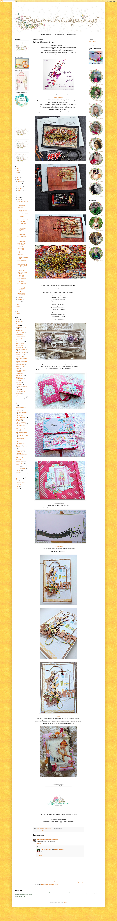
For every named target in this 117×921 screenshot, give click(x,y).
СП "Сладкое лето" (20, 441)
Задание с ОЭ (41, 830)
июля (19, 192)
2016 (17, 304)
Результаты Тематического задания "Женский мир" (23, 256)
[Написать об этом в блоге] (56, 828)
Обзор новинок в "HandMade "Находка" (22, 245)
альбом (18, 319)
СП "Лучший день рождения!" (20, 426)
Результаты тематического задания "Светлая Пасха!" (22, 209)
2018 (17, 177)
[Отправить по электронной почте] (54, 828)
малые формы (19, 373)
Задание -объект (20, 347)
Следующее (36, 882)
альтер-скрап (19, 321)
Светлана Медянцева (58, 503)
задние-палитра (20, 366)
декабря (20, 181)
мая (19, 197)
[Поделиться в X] (57, 828)
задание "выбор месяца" (22, 349)
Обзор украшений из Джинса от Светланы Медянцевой (23, 203)
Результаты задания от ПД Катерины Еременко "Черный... (23, 289)
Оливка (58, 716)
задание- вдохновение (49, 830)
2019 (17, 175)
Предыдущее (81, 882)
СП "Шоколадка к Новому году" (20, 451)
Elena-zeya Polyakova (46, 849)
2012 (17, 313)
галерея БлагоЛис (20, 336)
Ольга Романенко (58, 546)
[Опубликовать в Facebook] (59, 828)
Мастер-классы (71, 34)
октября (20, 186)
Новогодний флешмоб (21, 386)
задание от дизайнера (21, 352)
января (19, 301)
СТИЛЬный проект (20, 468)
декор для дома (19, 338)
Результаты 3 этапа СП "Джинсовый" (23, 220)
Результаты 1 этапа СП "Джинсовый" (23, 240)
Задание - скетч (20, 343)
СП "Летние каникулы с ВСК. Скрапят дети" (22, 423)
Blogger (65, 902)
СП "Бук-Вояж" (20, 415)
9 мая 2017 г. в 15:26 (59, 849)
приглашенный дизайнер (22, 400)
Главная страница (46, 34)
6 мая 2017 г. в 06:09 (53, 839)
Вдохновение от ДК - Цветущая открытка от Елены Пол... (23, 265)
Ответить (39, 843)
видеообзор (19, 330)
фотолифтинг (19, 478)
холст (17, 480)
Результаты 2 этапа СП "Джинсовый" (23, 233)
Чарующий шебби (20, 482)
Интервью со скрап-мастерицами (21, 371)
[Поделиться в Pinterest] (61, 828)
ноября (19, 183)
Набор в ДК (19, 384)
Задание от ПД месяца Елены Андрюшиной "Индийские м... (23, 215)
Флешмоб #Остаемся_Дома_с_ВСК (22, 473)
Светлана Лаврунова (42, 839)
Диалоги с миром (20, 339)
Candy (17, 486)
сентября (20, 188)
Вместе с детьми (20, 332)
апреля (19, 199)
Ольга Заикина (58, 289)
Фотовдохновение (20, 477)
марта (19, 297)
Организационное (20, 391)
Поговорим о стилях (21, 397)
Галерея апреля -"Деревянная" (21, 294)
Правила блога (59, 34)
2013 (17, 311)
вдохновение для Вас (21, 327)
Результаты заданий (21, 404)
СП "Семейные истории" (22, 435)
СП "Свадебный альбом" (22, 432)
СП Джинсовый (20, 461)
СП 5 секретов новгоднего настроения (21, 454)
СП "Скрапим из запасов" (20, 439)
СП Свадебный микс (21, 465)
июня (19, 195)
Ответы (40, 846)
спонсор (18, 466)
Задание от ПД (19, 354)
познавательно (19, 398)
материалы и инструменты (19, 378)
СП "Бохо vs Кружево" (21, 412)
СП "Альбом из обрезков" (20, 410)
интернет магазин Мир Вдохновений (58, 785)
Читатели (18, 484)
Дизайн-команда (20, 341)
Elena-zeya (58, 363)
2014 (17, 309)
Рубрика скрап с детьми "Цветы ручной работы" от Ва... (23, 250)
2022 (17, 168)
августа (20, 190)
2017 (17, 179)
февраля (20, 299)
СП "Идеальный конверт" (20, 420)
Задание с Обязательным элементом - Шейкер (22, 228)
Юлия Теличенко (58, 97)
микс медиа (19, 380)
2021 (17, 170)
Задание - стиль (20, 345)
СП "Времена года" (20, 417)
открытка (18, 393)
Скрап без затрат (20, 407)
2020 (17, 172)
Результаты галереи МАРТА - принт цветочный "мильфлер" (22, 274)
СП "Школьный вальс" (21, 447)
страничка (18, 470)
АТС (17, 323)
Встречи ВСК (19, 334)
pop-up (17, 488)
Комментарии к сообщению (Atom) (49, 884)
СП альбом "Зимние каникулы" (21, 458)
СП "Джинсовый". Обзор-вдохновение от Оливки (23, 280)
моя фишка (18, 382)
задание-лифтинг (20, 364)
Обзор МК (18, 389)
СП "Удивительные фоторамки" (20, 444)
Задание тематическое (21, 358)
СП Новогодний (20, 463)
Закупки (18, 368)
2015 (17, 306)
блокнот (18, 325)
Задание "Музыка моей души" (22, 269)
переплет (18, 395)
